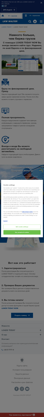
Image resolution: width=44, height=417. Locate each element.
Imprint (5, 221)
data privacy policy (27, 212)
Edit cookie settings (22, 227)
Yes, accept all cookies (22, 232)
